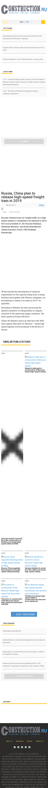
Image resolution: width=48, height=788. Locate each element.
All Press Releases (24, 676)
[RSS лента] (26, 747)
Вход (18, 614)
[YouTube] (18, 747)
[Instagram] (22, 747)
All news (24, 141)
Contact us (39, 741)
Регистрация (29, 614)
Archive (29, 741)
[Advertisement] (16, 117)
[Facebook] (30, 747)
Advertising (19, 741)
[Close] (43, 22)
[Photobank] (15, 747)
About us (9, 741)
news (41, 205)
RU (27, 22)
